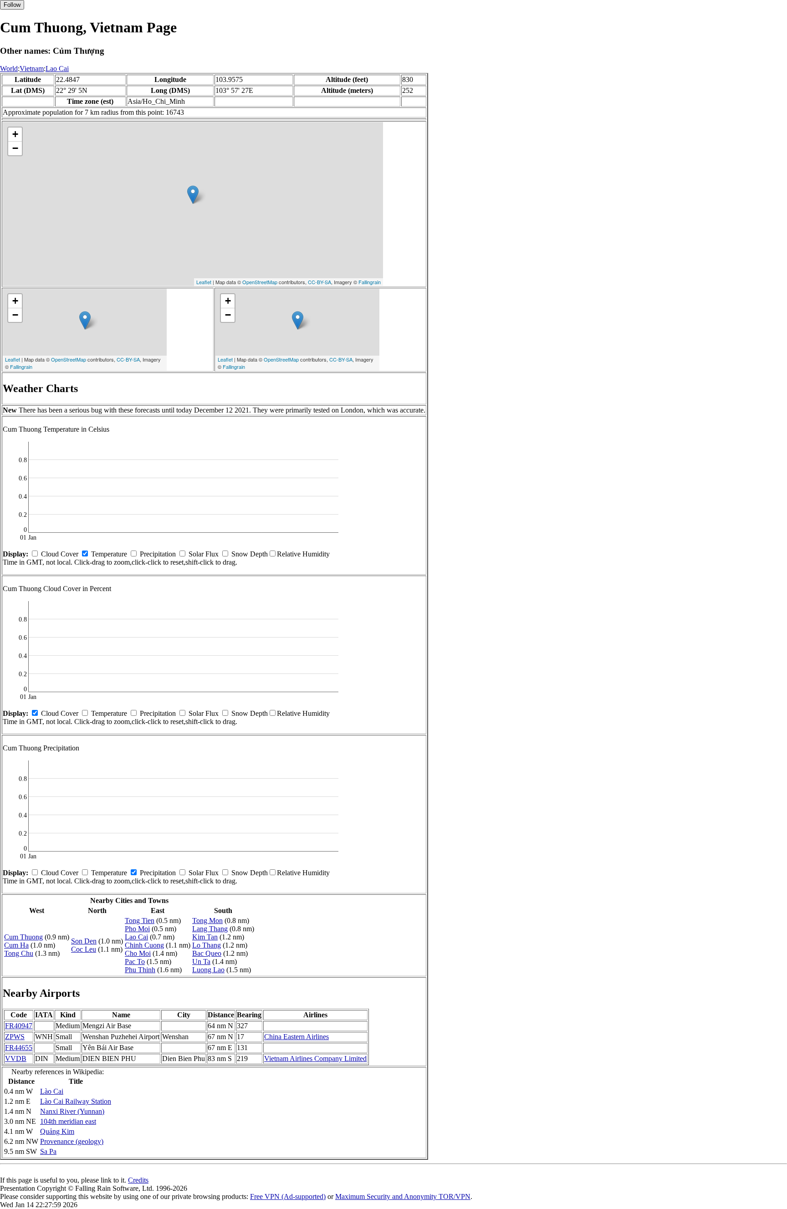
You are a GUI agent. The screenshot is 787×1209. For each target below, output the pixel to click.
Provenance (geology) (71, 1141)
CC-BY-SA (319, 282)
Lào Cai (51, 1091)
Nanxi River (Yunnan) (72, 1111)
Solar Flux (204, 554)
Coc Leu (83, 949)
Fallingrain (369, 282)
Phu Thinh (140, 970)
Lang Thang (210, 929)
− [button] (15, 148)
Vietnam (32, 68)
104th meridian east (68, 1121)
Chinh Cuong (144, 945)
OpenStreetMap (259, 282)
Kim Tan (205, 937)
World (9, 68)
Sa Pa (48, 1151)
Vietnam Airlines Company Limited (315, 1058)
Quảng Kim (57, 1131)
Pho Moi (137, 929)
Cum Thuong (23, 937)
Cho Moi (138, 953)
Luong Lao (208, 970)
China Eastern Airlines (296, 1037)
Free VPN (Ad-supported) (288, 1196)
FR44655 (18, 1047)
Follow (12, 4)
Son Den (84, 941)
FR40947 (18, 1026)
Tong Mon (207, 920)
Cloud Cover (59, 554)
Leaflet (203, 282)
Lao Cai (57, 68)
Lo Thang (206, 945)
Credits (138, 1180)
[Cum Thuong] (193, 194)
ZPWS (15, 1037)
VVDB (15, 1058)
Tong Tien (139, 920)
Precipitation (158, 554)
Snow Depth (249, 554)
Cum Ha (16, 945)
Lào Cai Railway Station (75, 1101)
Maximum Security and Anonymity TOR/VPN (402, 1196)
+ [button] (15, 134)
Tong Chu (18, 953)
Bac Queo (206, 953)
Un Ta (201, 961)
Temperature (109, 554)
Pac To (135, 961)
